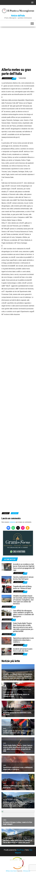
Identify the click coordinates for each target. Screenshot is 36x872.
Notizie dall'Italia (18, 15)
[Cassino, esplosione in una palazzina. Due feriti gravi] (7, 580)
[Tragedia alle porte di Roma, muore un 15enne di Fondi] (7, 589)
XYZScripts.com (26, 871)
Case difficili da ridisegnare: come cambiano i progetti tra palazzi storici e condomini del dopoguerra (23, 613)
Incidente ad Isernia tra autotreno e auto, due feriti (23, 650)
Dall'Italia (14, 513)
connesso (12, 522)
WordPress (20, 850)
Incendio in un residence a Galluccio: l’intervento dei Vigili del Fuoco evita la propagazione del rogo (23, 567)
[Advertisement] (18, 45)
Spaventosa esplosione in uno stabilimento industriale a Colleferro (23, 640)
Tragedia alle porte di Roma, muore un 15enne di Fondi (22, 587)
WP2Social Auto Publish (11, 871)
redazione (22, 78)
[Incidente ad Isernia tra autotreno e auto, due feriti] (7, 651)
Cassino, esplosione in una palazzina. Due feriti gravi (23, 578)
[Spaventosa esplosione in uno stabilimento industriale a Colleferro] (7, 641)
